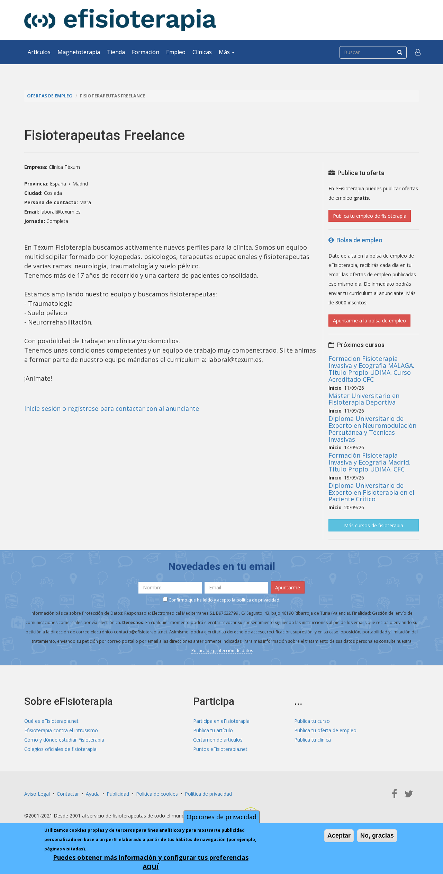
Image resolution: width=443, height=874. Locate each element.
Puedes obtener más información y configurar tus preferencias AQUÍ (150, 862)
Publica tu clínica (312, 739)
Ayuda (93, 793)
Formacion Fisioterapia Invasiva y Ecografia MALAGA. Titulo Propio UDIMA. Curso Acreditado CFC (371, 368)
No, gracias (377, 835)
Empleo (176, 52)
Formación (145, 52)
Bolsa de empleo (358, 240)
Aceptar (339, 835)
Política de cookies (157, 793)
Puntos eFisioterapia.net (220, 749)
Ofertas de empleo (50, 96)
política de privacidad (257, 600)
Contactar (68, 793)
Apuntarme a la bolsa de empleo (369, 320)
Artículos (39, 52)
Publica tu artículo (213, 730)
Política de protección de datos (222, 651)
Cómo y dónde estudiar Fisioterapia (64, 739)
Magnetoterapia (78, 52)
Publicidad (118, 793)
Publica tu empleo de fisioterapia (369, 216)
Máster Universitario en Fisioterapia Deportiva (363, 399)
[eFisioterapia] (120, 20)
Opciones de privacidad (221, 817)
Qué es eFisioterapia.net (51, 721)
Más (225, 52)
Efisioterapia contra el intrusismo (61, 730)
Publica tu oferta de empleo (325, 730)
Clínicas (202, 52)
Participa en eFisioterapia (221, 721)
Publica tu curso (312, 721)
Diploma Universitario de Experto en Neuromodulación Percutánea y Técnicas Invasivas (372, 428)
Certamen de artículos (218, 739)
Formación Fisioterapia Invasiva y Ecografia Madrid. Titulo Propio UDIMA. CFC (369, 462)
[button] (418, 52)
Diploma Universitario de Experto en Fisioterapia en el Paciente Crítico (371, 492)
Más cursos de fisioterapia (373, 525)
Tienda (116, 52)
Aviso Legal (37, 793)
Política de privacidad (208, 793)
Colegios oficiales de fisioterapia (60, 749)
